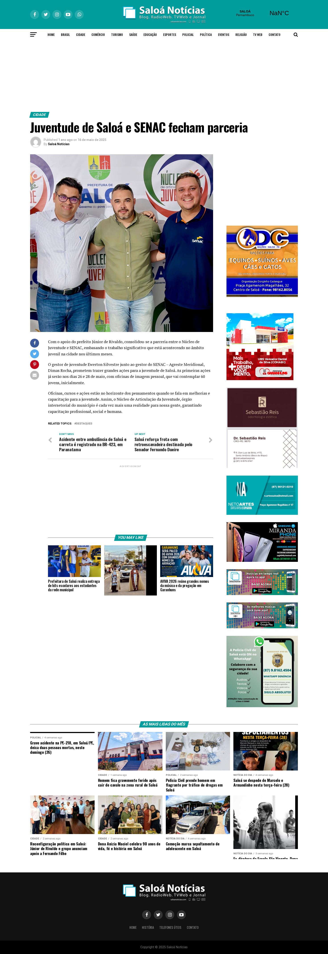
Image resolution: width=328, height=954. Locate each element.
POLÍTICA (206, 34)
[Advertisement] (164, 75)
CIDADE (80, 34)
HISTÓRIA (148, 927)
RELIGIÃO (241, 34)
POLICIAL (188, 34)
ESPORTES (169, 34)
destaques (84, 423)
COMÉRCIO (98, 34)
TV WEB (257, 34)
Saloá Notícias (59, 144)
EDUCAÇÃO (150, 34)
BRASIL (65, 34)
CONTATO (274, 34)
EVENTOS (223, 34)
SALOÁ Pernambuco (262, 13)
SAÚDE (133, 34)
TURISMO (117, 34)
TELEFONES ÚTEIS (170, 927)
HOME (51, 34)
